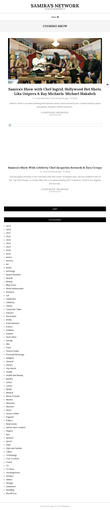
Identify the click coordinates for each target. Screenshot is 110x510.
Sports (9, 441)
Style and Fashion (14, 448)
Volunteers (11, 486)
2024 (8, 243)
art (7, 264)
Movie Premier (13, 396)
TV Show (73, 98)
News (8, 410)
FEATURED (11, 337)
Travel (9, 462)
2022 (8, 236)
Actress (9, 260)
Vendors (10, 476)
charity (9, 305)
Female (9, 340)
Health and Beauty (14, 375)
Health (9, 371)
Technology (11, 455)
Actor (8, 253)
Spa (7, 434)
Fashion (9, 333)
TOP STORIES (12, 458)
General (9, 361)
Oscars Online (12, 413)
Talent (9, 451)
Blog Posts (11, 285)
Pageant (10, 417)
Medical (9, 392)
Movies (9, 399)
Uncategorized (13, 472)
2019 (8, 226)
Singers (9, 430)
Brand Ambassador (15, 288)
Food (8, 347)
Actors (9, 257)
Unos (52, 506)
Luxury (9, 385)
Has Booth (11, 368)
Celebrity (10, 302)
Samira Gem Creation (15, 427)
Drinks (9, 319)
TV (7, 465)
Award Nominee (13, 274)
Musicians (10, 403)
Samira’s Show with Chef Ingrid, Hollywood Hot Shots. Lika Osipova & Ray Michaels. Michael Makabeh (55, 91)
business (10, 292)
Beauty (9, 281)
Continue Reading (55, 112)
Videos (9, 479)
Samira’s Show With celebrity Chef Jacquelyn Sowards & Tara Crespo (55, 167)
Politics (9, 420)
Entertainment (42, 98)
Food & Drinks (12, 351)
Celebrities (11, 298)
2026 (8, 250)
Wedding (10, 489)
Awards (9, 278)
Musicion (10, 406)
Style (8, 444)
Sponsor (10, 437)
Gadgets (10, 358)
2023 (8, 239)
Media (9, 389)
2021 (8, 232)
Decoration (11, 316)
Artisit (9, 267)
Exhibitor (10, 330)
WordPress (11, 493)
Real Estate (11, 424)
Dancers (10, 312)
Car (7, 295)
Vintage (9, 483)
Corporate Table (13, 309)
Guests (9, 364)
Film (8, 344)
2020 (8, 229)
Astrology (10, 271)
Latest (9, 382)
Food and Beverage (59, 98)
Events (9, 326)
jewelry (9, 378)
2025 (8, 246)
